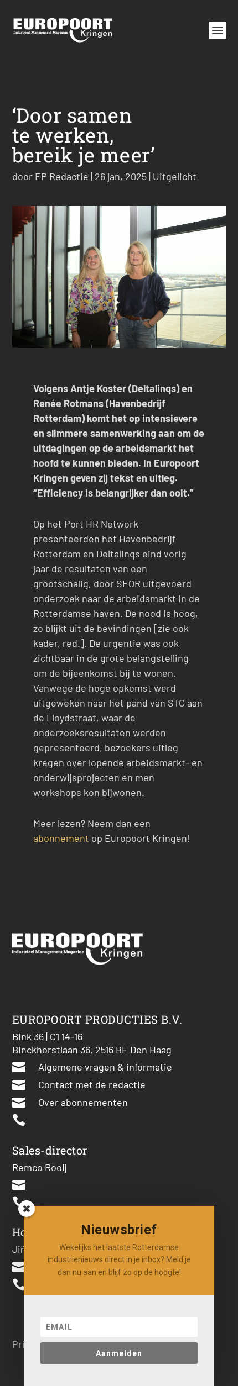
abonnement (61, 838)
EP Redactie (62, 176)
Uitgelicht (174, 176)
